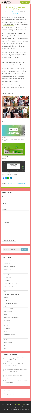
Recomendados (8, 323)
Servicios (6, 331)
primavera (16, 185)
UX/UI (5, 348)
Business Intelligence (9, 266)
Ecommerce (7, 280)
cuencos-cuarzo (12, 183)
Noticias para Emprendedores (11, 317)
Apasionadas (7, 263)
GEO (5, 292)
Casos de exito (7, 269)
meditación (18, 43)
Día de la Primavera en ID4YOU (15, 8)
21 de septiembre (8, 25)
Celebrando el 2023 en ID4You (9, 174)
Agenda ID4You (8, 260)
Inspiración (6, 306)
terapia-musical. (24, 185)
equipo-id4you (21, 183)
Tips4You (6, 340)
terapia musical (7, 46)
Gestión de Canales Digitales (11, 294)
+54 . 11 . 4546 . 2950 (19, 404)
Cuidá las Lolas (7, 277)
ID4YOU (21, 87)
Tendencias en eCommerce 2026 (13, 375)
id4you (14, 11)
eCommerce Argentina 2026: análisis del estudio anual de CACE (15, 358)
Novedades (7, 320)
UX (4, 345)
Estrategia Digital (8, 286)
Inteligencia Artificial (9, 308)
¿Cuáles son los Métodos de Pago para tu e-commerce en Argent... (16, 370)
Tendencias (7, 337)
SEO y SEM (7, 328)
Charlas (6, 272)
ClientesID (6, 275)
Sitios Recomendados (9, 334)
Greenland (15, 13)
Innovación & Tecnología (10, 303)
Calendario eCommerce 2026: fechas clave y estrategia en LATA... (16, 364)
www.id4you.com (25, 2)
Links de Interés (8, 311)
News (5, 314)
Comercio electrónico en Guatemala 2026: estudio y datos (16, 381)
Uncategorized (8, 342)
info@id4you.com (20, 407)
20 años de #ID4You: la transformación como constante (13, 140)
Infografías (6, 300)
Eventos (6, 289)
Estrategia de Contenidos (10, 283)
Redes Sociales (8, 325)
